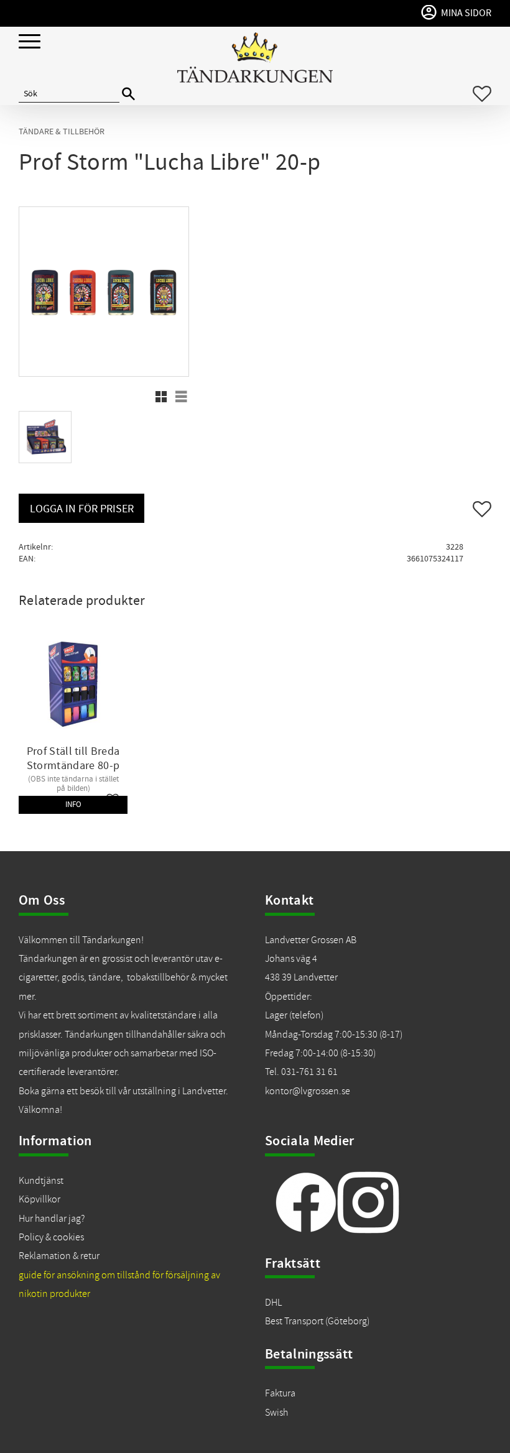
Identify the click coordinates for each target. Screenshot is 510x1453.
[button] (29, 42)
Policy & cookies (51, 1237)
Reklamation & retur (59, 1256)
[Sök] (128, 94)
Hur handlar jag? (52, 1218)
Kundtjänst (41, 1180)
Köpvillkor (39, 1199)
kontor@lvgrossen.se (307, 1091)
